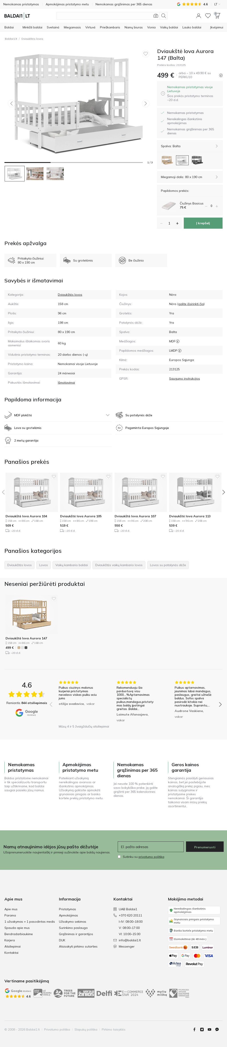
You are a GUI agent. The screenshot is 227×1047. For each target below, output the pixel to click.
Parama (10, 915)
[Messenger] (219, 1029)
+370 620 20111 (130, 915)
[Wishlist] (208, 16)
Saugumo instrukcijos (184, 379)
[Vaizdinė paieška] (156, 16)
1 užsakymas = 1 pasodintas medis (29, 922)
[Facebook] (196, 1029)
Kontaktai (11, 953)
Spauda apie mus (17, 928)
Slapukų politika (85, 1029)
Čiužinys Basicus (192, 203)
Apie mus (11, 909)
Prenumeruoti (204, 847)
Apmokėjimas (68, 915)
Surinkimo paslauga (73, 928)
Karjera (9, 940)
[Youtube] (211, 1029)
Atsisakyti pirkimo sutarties (78, 946)
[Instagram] (203, 1029)
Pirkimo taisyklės (113, 1029)
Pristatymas (67, 909)
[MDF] (177, 341)
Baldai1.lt (11, 38)
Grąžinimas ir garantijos (76, 934)
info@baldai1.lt (130, 940)
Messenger (127, 946)
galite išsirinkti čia (191, 304)
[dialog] (193, 93)
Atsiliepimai (12, 946)
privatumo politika (151, 857)
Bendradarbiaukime (18, 934)
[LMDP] (179, 351)
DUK (62, 940)
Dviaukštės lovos (32, 38)
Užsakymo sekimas (72, 922)
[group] (78, 701)
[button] (198, 16)
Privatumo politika (57, 1029)
